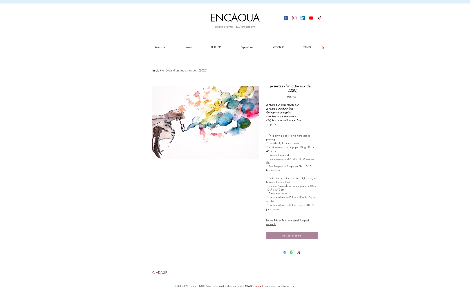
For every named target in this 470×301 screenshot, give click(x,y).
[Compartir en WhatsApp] (292, 252)
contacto (259, 286)
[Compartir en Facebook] (285, 252)
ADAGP (249, 286)
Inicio (155, 70)
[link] (323, 47)
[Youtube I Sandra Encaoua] (311, 18)
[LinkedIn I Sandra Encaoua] (303, 18)
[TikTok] (319, 18)
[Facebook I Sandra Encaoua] (286, 18)
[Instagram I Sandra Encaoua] (294, 18)
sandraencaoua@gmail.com (280, 286)
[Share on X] (299, 252)
